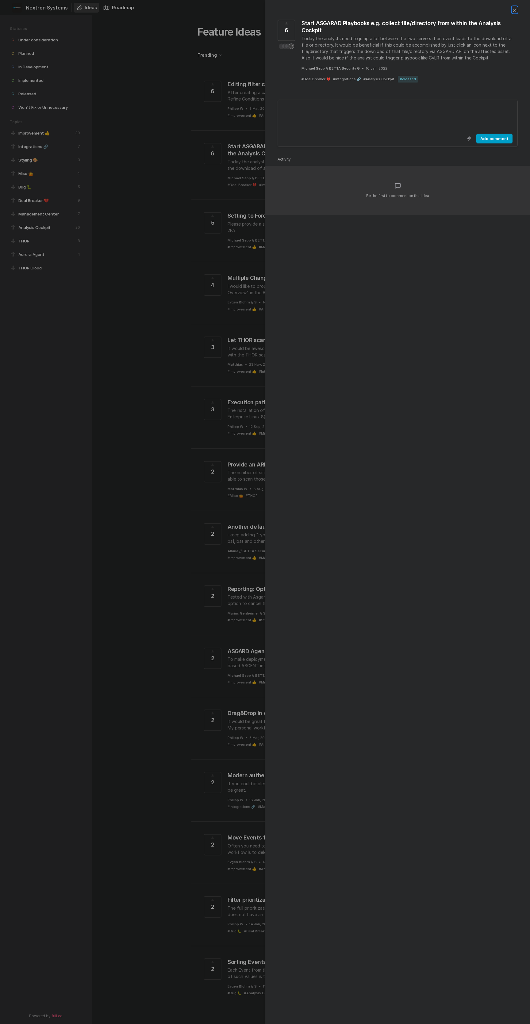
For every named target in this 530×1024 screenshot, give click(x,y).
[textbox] (397, 115)
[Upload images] (469, 138)
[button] (286, 46)
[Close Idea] (515, 9)
